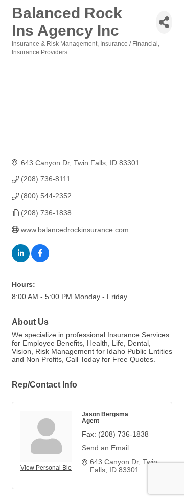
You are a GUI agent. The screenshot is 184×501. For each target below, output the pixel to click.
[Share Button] (164, 22)
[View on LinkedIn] (21, 260)
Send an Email (105, 448)
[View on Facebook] (40, 260)
